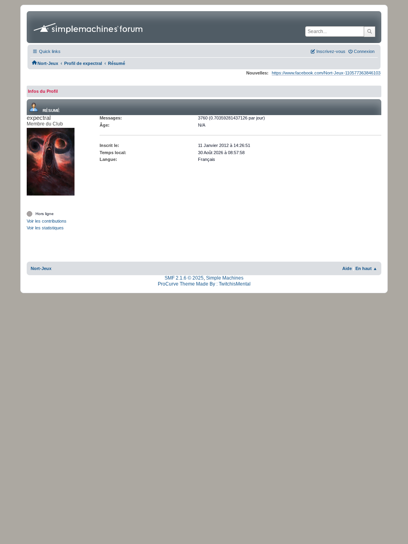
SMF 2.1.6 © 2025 (184, 278)
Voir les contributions (47, 221)
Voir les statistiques (45, 227)
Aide (347, 268)
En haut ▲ (366, 268)
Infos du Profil (43, 91)
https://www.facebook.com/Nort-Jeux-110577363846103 (326, 72)
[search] (369, 31)
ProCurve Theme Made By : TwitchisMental (204, 284)
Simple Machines (224, 278)
